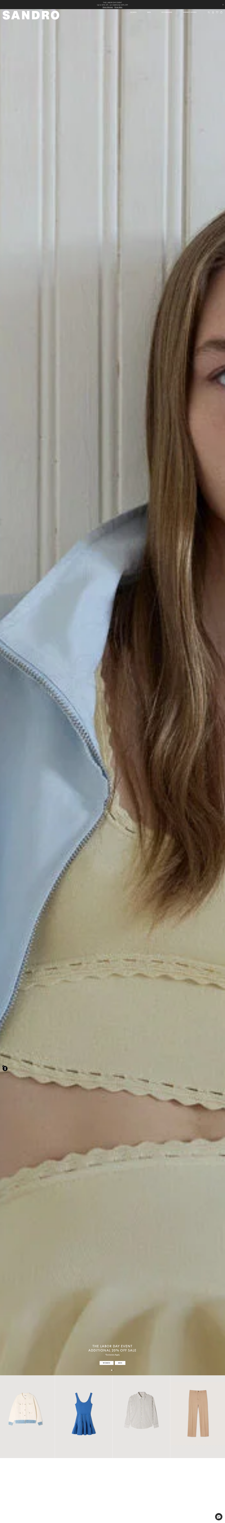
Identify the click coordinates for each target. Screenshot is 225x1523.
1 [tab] (111, 1370)
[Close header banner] (223, 4)
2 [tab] (113, 1370)
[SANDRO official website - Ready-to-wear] (31, 15)
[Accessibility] (5, 1068)
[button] (133, 16)
